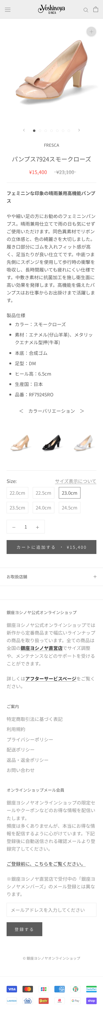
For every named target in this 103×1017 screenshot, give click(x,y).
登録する (24, 929)
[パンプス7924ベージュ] (20, 442)
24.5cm (69, 507)
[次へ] (79, 130)
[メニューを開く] (7, 9)
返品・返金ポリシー (28, 759)
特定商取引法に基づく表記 (35, 718)
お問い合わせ (21, 770)
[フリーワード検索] (85, 9)
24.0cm (43, 507)
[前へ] (24, 130)
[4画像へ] (51, 130)
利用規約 (16, 729)
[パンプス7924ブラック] (51, 442)
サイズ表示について (75, 480)
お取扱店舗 (17, 576)
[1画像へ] (34, 130)
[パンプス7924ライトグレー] (83, 442)
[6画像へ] (63, 130)
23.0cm (69, 492)
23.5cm (17, 507)
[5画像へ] (57, 130)
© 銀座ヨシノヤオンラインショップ (51, 958)
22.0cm (17, 492)
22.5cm (43, 492)
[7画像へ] (69, 130)
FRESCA (51, 145)
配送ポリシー (21, 749)
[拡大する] (91, 31)
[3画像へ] (45, 130)
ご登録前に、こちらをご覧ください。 (46, 863)
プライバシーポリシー (30, 739)
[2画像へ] (40, 130)
